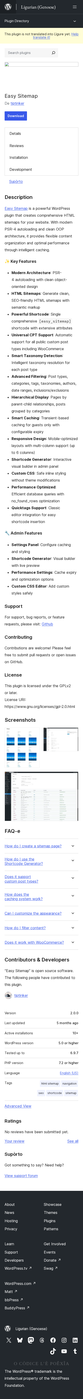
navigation (69, 1083)
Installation (18, 157)
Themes (50, 1212)
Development (20, 169)
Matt (11, 1291)
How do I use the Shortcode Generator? (24, 861)
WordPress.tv (18, 1268)
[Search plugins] (53, 52)
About (10, 1204)
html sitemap (50, 1083)
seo (41, 1093)
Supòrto (16, 181)
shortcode (54, 1093)
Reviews (16, 145)
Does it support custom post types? (21, 879)
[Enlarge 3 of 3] (72, 777)
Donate (52, 1260)
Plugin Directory (17, 21)
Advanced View (18, 1106)
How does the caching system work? (24, 896)
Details (15, 133)
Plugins (50, 1221)
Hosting (11, 1221)
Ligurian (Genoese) (31, 1328)
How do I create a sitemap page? (33, 846)
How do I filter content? (25, 928)
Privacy (11, 1229)
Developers (14, 1260)
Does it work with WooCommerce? (34, 942)
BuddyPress (17, 1308)
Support (11, 1252)
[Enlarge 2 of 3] (72, 733)
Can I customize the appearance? (33, 913)
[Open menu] (75, 7)
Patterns (51, 1229)
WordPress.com (20, 1283)
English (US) (69, 1073)
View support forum (21, 1175)
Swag (51, 1268)
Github (47, 624)
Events (50, 1252)
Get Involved (55, 1244)
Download (16, 116)
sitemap (71, 1093)
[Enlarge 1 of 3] (33, 733)
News (9, 1212)
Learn (9, 1244)
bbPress (14, 1300)
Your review (14, 1141)
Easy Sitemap (16, 208)
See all (72, 1141)
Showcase (53, 1204)
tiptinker (17, 103)
